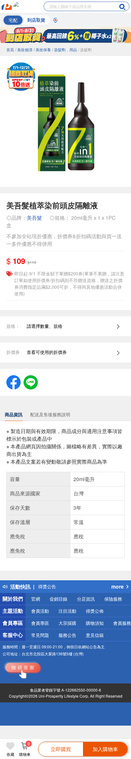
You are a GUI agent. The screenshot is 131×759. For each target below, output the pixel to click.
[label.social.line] (31, 381)
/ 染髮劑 (85, 49)
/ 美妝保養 (42, 49)
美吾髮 (34, 217)
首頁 (10, 49)
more (117, 586)
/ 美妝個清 (23, 49)
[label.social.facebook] (13, 381)
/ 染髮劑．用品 (64, 49)
